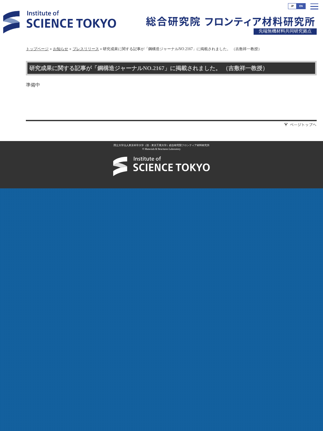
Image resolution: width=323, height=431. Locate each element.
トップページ (37, 49)
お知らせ (60, 49)
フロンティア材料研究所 (259, 24)
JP (292, 6)
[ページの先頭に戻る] (300, 125)
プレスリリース (86, 49)
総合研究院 (173, 24)
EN (301, 6)
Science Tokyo (59, 23)
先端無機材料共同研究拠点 (285, 31)
